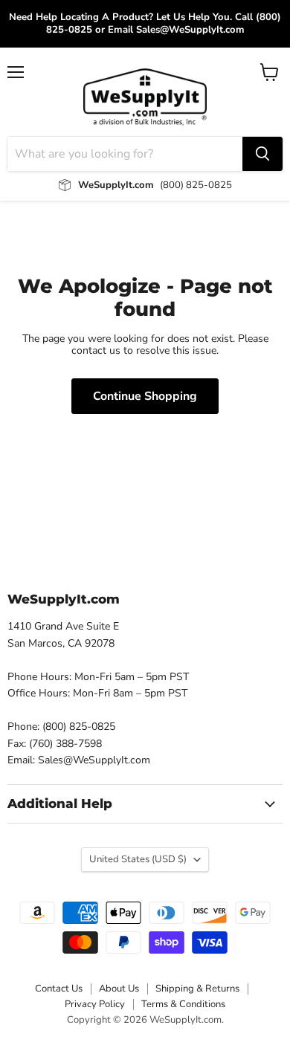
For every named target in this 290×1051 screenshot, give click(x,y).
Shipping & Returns (197, 988)
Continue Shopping (145, 396)
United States (138, 859)
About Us (119, 988)
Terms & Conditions (183, 1004)
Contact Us (59, 988)
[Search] (262, 154)
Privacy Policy (95, 1004)
